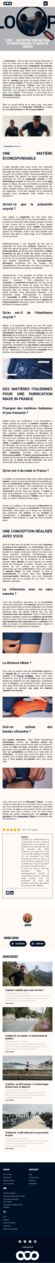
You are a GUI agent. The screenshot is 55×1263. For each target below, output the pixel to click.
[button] (45, 3)
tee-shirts (7, 816)
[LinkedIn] (12, 893)
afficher (17, 146)
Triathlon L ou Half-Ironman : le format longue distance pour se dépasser (26, 1085)
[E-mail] (8, 893)
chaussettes (23, 816)
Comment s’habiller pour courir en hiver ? (24, 990)
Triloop (32, 816)
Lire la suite (9, 1003)
